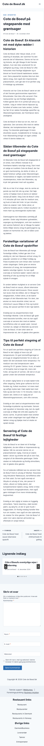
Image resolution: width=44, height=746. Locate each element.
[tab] (17, 576)
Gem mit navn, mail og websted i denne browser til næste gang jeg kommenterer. (21, 661)
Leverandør (22, 733)
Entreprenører (22, 742)
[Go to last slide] (5, 566)
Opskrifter (12, 15)
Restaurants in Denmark (22, 714)
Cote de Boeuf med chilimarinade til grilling (33, 535)
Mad (4, 15)
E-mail (7, 644)
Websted (8, 654)
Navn (7, 634)
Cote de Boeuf (10, 34)
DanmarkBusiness (22, 728)
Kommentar (8, 601)
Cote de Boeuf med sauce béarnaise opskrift (10, 535)
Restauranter (22, 709)
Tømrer (22, 737)
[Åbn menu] (40, 4)
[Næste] (38, 566)
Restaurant (22, 705)
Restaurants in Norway (22, 718)
